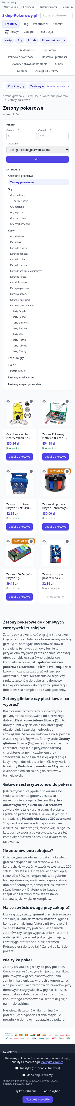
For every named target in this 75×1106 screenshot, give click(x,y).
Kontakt (57, 24)
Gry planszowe (18, 218)
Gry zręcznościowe (20, 224)
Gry (20, 40)
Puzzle (32, 40)
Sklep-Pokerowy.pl (19, 15)
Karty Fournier (20, 328)
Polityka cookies (52, 1062)
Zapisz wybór (51, 1091)
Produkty (11, 24)
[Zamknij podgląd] (45, 8)
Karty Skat (15, 242)
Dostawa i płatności (54, 57)
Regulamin (49, 50)
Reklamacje (26, 50)
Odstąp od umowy (46, 71)
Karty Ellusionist (20, 322)
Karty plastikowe (19, 294)
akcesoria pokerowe (32, 832)
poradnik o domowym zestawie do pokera (34, 1019)
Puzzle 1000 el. (18, 370)
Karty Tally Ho (19, 345)
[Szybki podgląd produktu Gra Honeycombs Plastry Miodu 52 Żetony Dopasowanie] (8, 402)
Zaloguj (29, 31)
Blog (25, 24)
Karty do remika (18, 265)
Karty (8, 40)
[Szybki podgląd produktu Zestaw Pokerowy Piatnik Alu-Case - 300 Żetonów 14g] (44, 402)
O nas (59, 64)
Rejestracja (46, 31)
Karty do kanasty (19, 253)
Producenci (40, 24)
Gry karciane (17, 206)
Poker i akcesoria (53, 40)
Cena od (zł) (12, 130)
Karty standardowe (20, 299)
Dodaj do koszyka (19, 456)
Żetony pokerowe (19, 100)
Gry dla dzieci (17, 195)
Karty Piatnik (19, 339)
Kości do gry (16, 86)
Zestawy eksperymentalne (24, 384)
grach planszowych (39, 976)
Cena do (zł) (44, 130)
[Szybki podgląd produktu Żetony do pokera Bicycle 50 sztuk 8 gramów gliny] (8, 472)
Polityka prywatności (21, 57)
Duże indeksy (17, 236)
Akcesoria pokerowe (56, 96)
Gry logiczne (16, 212)
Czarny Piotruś (20, 201)
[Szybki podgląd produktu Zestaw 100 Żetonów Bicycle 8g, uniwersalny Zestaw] (8, 542)
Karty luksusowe (19, 282)
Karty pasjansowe (19, 288)
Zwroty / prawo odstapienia (30, 64)
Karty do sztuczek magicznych (26, 271)
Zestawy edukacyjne (43, 86)
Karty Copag (19, 317)
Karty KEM (17, 334)
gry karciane (52, 990)
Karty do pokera (18, 259)
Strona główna (12, 96)
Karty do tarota (18, 276)
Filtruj (37, 159)
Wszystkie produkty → (58, 86)
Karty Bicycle (19, 311)
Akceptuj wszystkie (38, 1099)
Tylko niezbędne (26, 1091)
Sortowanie (12, 143)
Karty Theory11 (20, 351)
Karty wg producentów (22, 305)
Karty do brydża (18, 248)
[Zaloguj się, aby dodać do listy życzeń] (31, 402)
